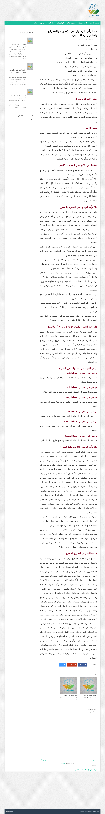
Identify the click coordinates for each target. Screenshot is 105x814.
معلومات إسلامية (38, 23)
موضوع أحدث (93, 760)
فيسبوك (81, 664)
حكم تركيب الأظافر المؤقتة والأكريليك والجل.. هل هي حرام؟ (17, 72)
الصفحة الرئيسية (94, 23)
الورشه (8, 811)
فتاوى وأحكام (71, 23)
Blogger (63, 763)
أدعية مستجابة (82, 23)
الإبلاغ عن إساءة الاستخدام (86, 769)
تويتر (61, 664)
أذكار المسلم (61, 23)
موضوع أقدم (43, 760)
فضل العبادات (50, 23)
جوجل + (71, 664)
